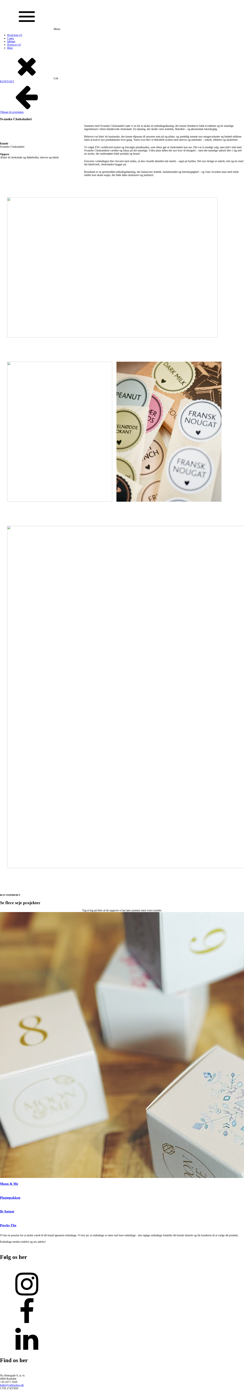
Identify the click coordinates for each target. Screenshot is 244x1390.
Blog (10, 47)
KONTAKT (7, 81)
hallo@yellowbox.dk (12, 1385)
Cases (10, 38)
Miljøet (11, 41)
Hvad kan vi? (14, 35)
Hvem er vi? (14, 44)
